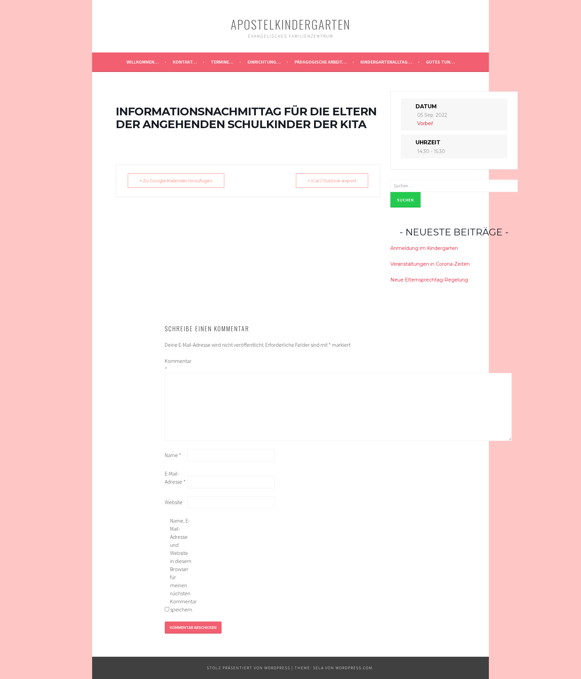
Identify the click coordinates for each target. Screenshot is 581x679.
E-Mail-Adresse (175, 477)
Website (174, 502)
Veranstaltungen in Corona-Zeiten (430, 264)
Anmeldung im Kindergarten (424, 248)
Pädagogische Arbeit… (321, 62)
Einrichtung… (264, 62)
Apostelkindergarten (290, 24)
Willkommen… (142, 62)
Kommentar (175, 364)
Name (173, 455)
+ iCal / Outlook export (332, 180)
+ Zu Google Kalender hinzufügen (176, 180)
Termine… (222, 62)
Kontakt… (185, 62)
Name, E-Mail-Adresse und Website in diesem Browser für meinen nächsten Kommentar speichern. (181, 565)
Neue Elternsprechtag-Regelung (429, 280)
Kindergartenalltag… (386, 62)
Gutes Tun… (440, 62)
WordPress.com (354, 667)
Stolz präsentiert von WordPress (248, 667)
